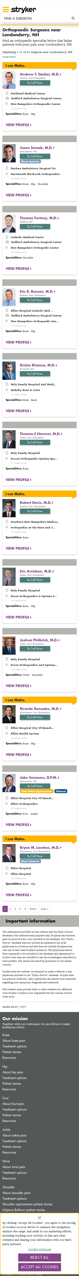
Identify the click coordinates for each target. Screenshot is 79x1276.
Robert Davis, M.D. (36, 502)
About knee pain (13, 1041)
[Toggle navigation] (6, 9)
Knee (5, 1035)
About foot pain (13, 1104)
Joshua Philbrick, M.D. (39, 640)
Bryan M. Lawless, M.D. (40, 847)
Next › (33, 908)
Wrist (6, 1161)
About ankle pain (14, 1135)
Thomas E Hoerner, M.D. (40, 433)
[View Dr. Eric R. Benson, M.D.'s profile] (9, 297)
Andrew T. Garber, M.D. (40, 74)
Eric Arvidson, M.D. (36, 571)
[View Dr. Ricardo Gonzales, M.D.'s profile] (9, 714)
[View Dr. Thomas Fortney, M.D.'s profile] (9, 223)
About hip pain (12, 1072)
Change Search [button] (9, 57)
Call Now (36, 83)
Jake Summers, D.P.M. (39, 777)
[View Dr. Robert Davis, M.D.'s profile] (9, 508)
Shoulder (8, 1187)
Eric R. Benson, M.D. (37, 291)
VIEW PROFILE (18, 124)
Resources (9, 1058)
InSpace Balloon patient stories (23, 1210)
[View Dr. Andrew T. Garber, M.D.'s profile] (9, 79)
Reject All (39, 1257)
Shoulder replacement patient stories (27, 1204)
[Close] (39, 1217)
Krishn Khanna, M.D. (38, 365)
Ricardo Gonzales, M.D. (40, 708)
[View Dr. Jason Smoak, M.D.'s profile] (9, 153)
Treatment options (14, 1046)
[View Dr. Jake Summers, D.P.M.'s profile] (9, 782)
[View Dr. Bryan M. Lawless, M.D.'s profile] (9, 853)
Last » (44, 908)
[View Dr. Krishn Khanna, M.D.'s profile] (9, 370)
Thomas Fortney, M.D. (39, 218)
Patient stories (11, 1052)
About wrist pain (13, 1167)
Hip (4, 1066)
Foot (5, 1098)
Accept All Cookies (39, 1266)
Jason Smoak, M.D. (36, 147)
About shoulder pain (16, 1193)
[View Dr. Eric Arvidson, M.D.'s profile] (9, 576)
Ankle (6, 1130)
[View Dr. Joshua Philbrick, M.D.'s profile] (9, 645)
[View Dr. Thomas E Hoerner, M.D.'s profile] (9, 439)
